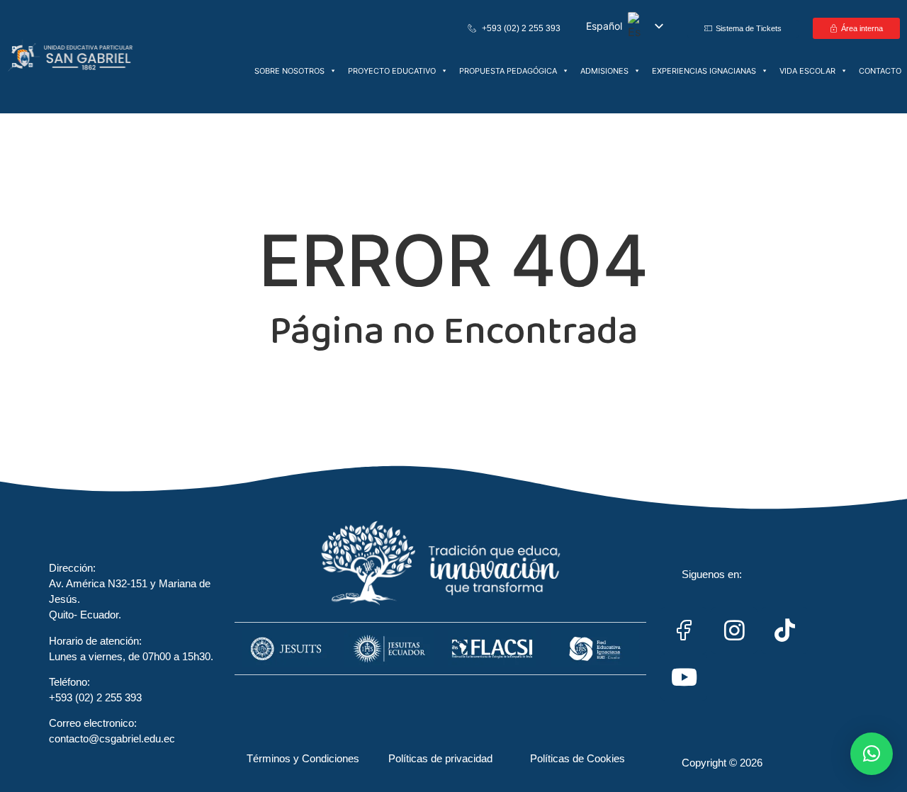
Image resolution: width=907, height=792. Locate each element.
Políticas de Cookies (577, 758)
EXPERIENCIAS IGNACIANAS (704, 71)
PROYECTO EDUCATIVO (392, 71)
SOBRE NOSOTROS (289, 71)
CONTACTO (880, 71)
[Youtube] (683, 677)
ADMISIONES (604, 71)
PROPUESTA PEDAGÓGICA (508, 71)
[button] (871, 753)
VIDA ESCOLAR (807, 71)
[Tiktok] (784, 630)
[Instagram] (734, 630)
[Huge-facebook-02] (683, 630)
